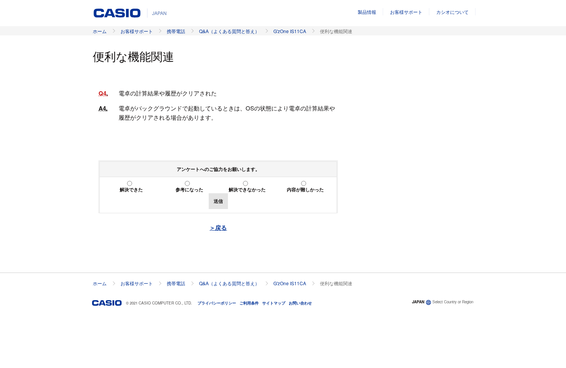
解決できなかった (247, 189)
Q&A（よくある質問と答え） (229, 31)
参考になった (189, 189)
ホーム (100, 31)
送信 (218, 200)
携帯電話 (176, 31)
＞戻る (218, 227)
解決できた (131, 189)
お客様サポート (406, 11)
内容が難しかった (305, 189)
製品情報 (367, 11)
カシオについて (452, 11)
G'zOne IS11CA (289, 31)
